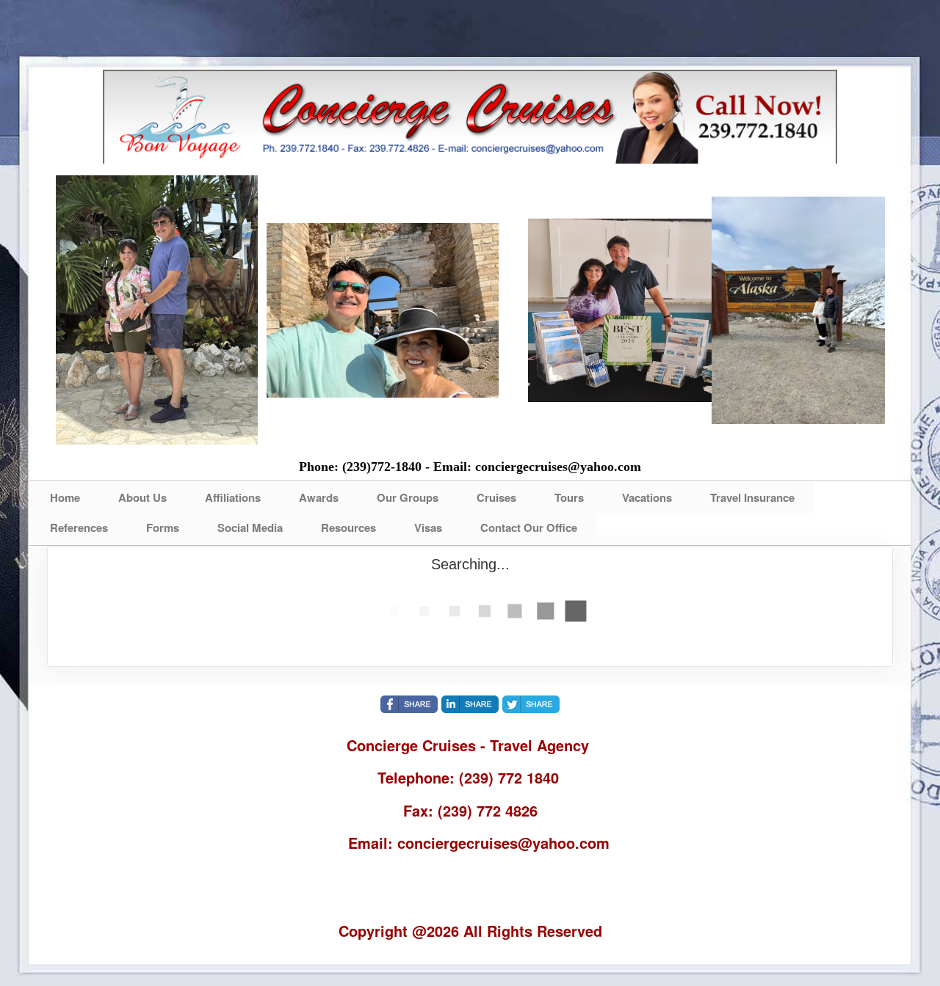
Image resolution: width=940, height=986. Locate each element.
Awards (319, 497)
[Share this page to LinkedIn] (470, 704)
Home (65, 497)
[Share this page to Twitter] (531, 704)
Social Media (250, 527)
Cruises (496, 497)
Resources (348, 527)
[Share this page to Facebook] (409, 704)
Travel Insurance (752, 497)
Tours (569, 497)
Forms (162, 527)
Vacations (647, 497)
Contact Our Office (528, 527)
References (79, 527)
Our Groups (407, 497)
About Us (142, 497)
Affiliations (233, 497)
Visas (428, 527)
